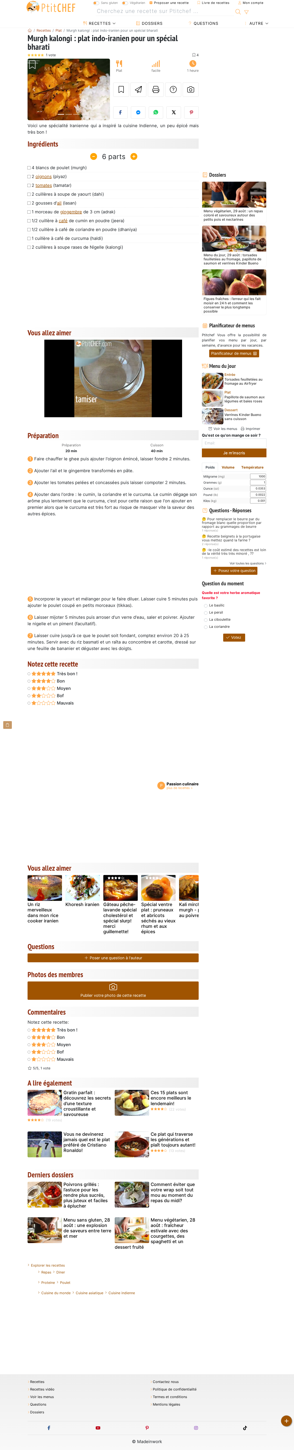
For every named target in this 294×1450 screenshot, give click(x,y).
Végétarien (137, 3)
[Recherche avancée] (246, 12)
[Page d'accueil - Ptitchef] (30, 30)
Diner (60, 1272)
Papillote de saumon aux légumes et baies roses (244, 399)
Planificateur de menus (231, 353)
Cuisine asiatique (89, 1293)
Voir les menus (224, 429)
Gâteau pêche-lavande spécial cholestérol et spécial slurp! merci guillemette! (120, 918)
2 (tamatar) (51, 185)
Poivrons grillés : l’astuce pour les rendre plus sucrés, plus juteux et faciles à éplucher (85, 1195)
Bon (60, 681)
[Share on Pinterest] (191, 112)
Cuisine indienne (121, 1293)
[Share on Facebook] (120, 112)
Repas (46, 1272)
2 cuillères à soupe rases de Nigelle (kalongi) (77, 247)
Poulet (65, 1282)
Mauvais (65, 703)
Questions (205, 23)
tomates (44, 185)
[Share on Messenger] (138, 112)
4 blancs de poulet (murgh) (59, 167)
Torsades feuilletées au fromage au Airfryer (243, 381)
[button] (34, 89)
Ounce (211, 488)
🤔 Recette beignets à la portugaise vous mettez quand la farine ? (231, 538)
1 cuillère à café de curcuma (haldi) (67, 238)
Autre (255, 23)
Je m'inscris (234, 453)
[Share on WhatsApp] (156, 112)
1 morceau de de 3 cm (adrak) (73, 211)
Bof (60, 695)
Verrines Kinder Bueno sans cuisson (242, 417)
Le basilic (216, 605)
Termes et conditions (170, 1397)
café (63, 220)
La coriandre (219, 626)
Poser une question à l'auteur (115, 958)
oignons (44, 176)
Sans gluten (109, 3)
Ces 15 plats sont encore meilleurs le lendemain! (171, 1098)
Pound (210, 495)
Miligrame (214, 476)
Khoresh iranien (82, 904)
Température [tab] (252, 467)
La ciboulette (220, 619)
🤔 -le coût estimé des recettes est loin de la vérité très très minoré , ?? (234, 552)
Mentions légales (166, 1404)
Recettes (99, 23)
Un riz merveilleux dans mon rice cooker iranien (43, 912)
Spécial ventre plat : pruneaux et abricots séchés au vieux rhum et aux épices (158, 918)
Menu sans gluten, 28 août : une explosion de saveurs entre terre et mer (87, 1228)
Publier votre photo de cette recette (113, 995)
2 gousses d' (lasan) (54, 203)
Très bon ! (66, 673)
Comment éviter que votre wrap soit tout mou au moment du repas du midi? (173, 1192)
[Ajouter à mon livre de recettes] (121, 90)
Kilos (210, 501)
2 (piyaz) (49, 176)
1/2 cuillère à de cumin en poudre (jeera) (78, 220)
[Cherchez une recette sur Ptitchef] (238, 11)
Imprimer (252, 429)
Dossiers (151, 23)
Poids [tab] (210, 467)
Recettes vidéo (42, 1389)
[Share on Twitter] (173, 112)
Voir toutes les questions (247, 563)
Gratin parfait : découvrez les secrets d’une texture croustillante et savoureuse (87, 1103)
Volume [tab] (228, 467)
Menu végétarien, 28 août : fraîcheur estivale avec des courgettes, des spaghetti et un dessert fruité (155, 1233)
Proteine (48, 1282)
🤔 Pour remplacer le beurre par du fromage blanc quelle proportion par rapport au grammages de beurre (232, 523)
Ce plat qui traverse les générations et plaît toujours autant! (173, 1139)
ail (59, 203)
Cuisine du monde (56, 1293)
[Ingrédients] (7, 725)
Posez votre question (236, 570)
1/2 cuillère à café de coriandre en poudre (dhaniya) (84, 229)
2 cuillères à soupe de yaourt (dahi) (68, 194)
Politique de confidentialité (175, 1389)
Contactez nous (166, 1382)
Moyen (63, 688)
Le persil (216, 612)
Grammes (212, 482)
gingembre (71, 211)
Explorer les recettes (48, 1265)
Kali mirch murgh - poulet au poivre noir (195, 910)
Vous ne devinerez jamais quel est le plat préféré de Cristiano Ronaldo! (86, 1142)
